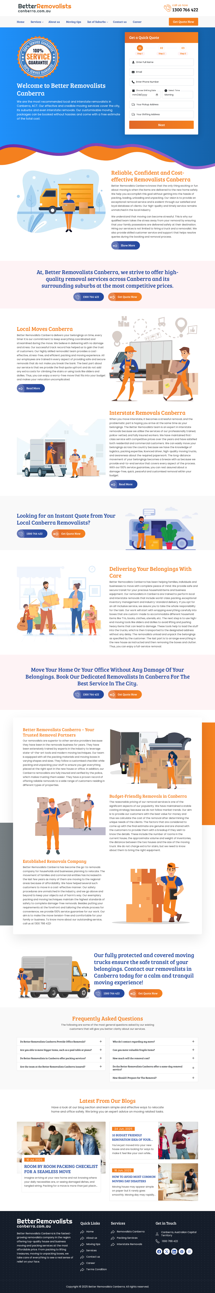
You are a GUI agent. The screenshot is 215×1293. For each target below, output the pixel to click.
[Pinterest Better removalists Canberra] (182, 1251)
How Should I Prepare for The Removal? (135, 1077)
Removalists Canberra (130, 1231)
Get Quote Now (183, 21)
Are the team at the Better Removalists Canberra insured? (52, 1066)
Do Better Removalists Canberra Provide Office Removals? (52, 1041)
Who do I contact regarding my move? (134, 1041)
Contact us (120, 22)
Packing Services (127, 1238)
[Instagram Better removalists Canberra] (189, 1251)
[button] (125, 245)
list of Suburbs (96, 22)
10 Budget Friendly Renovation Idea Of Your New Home (131, 1137)
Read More (33, 388)
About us (54, 22)
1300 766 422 (91, 297)
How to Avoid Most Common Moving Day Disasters (134, 1178)
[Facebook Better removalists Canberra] (159, 1251)
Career (137, 22)
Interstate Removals (129, 1244)
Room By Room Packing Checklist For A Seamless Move (61, 1169)
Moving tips (73, 22)
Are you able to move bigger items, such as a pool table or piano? (56, 1049)
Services (36, 22)
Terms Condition (96, 1269)
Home (20, 22)
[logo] (44, 8)
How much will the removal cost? (131, 1058)
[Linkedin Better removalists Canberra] (174, 1251)
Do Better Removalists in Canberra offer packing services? (53, 1058)
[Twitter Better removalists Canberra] (167, 1251)
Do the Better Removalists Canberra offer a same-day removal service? (147, 1068)
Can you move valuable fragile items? (134, 1049)
